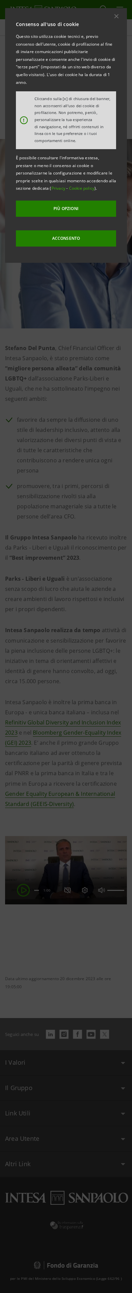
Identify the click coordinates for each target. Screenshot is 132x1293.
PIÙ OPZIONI (66, 208)
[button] (116, 16)
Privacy (59, 188)
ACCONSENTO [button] (66, 238)
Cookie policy (82, 188)
